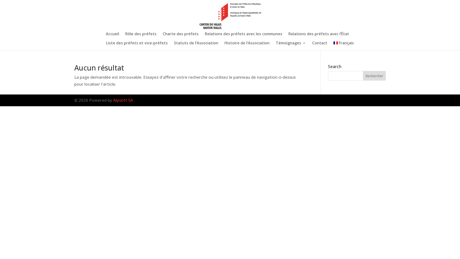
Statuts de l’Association (196, 43)
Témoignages (288, 43)
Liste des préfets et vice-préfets (137, 43)
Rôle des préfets (140, 34)
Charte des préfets (181, 34)
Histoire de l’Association (247, 43)
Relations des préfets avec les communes (243, 34)
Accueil (112, 34)
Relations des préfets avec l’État (318, 34)
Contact (319, 43)
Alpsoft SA (123, 100)
